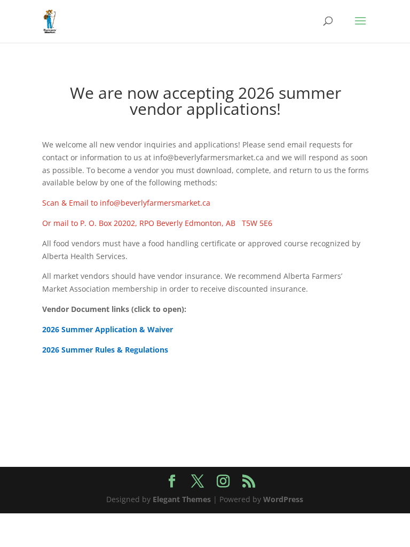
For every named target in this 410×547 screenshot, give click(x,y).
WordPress (283, 499)
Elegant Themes (182, 499)
